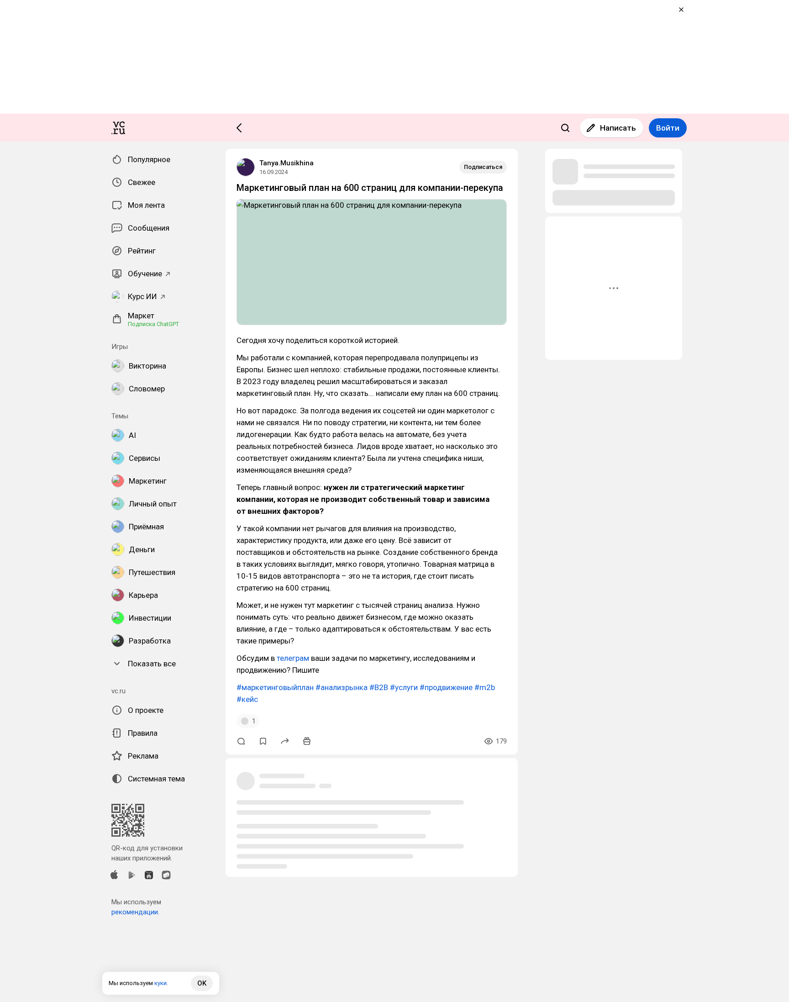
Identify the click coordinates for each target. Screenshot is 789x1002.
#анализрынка (342, 687)
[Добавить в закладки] (263, 741)
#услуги (404, 687)
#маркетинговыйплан (275, 687)
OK (201, 983)
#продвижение (446, 687)
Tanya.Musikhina (286, 163)
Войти (667, 127)
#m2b (484, 687)
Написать (618, 127)
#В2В (378, 687)
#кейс (247, 699)
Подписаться (483, 166)
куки (160, 983)
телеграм (293, 658)
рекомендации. (135, 912)
